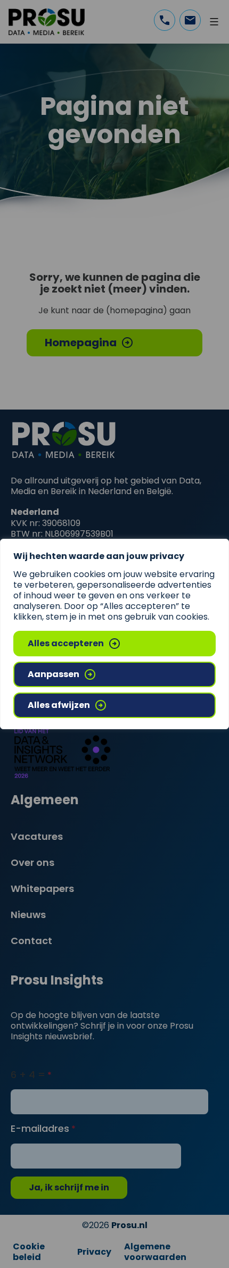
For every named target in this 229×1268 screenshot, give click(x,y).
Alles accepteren (66, 643)
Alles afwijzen (59, 705)
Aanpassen (53, 674)
